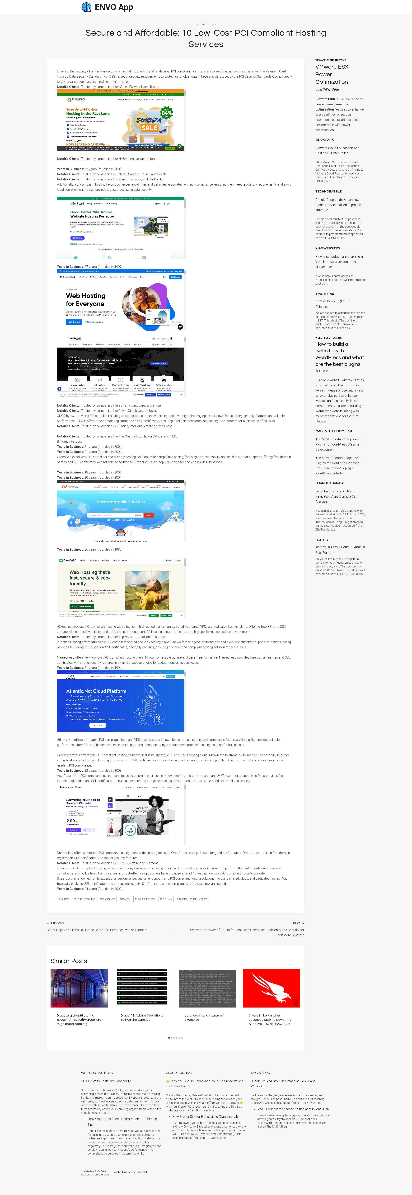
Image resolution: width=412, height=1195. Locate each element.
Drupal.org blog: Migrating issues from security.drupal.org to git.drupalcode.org (78, 1020)
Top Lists (166, 899)
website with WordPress (347, 380)
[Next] (296, 1002)
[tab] (169, 1038)
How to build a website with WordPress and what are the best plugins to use (339, 358)
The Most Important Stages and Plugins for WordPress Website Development (337, 444)
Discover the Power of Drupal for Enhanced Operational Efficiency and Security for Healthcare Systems (246, 929)
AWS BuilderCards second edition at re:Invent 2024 (293, 1109)
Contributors (107, 899)
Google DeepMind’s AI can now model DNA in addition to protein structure (338, 205)
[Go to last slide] (55, 1002)
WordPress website (329, 411)
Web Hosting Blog (97, 1073)
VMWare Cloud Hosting (330, 60)
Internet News (206, 24)
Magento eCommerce (334, 431)
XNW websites (327, 248)
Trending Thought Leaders (192, 899)
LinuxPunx (325, 294)
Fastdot (141, 1172)
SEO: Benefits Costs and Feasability (106, 1081)
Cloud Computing (84, 899)
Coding (321, 540)
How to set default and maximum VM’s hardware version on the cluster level (339, 262)
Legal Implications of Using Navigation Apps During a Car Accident (336, 496)
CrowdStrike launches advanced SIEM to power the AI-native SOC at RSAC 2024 (270, 1020)
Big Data (64, 899)
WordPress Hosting (328, 338)
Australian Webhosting (95, 1174)
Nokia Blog (260, 1073)
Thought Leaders (145, 899)
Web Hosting (122, 1172)
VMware (325, 99)
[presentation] (79, 988)
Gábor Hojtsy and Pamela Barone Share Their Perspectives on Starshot (97, 927)
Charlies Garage (330, 483)
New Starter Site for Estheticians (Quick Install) (205, 1117)
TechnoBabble (328, 191)
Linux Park (324, 139)
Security (125, 899)
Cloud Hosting (179, 1073)
